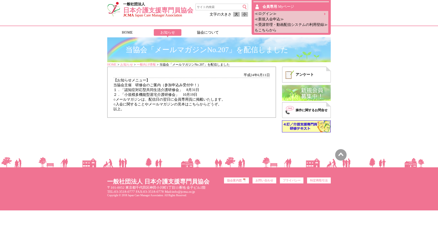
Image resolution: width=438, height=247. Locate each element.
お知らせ (167, 32)
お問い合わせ (264, 180)
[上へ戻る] (341, 159)
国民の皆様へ (248, 32)
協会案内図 (234, 180)
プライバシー (292, 180)
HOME (127, 32)
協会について (208, 32)
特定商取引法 (319, 180)
